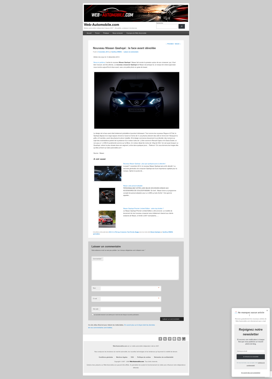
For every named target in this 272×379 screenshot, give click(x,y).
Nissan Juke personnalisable (132, 186)
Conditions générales (106, 357)
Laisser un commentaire (131, 52)
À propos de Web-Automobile (136, 33)
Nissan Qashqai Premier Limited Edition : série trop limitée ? (143, 208)
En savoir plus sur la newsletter (250, 373)
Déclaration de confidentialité (163, 357)
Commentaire (97, 259)
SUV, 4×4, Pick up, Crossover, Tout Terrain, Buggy (124, 232)
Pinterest (169, 339)
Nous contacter (118, 33)
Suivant (178, 44)
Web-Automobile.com (101, 24)
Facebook (160, 339)
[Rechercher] (181, 26)
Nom (94, 288)
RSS (179, 339)
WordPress (174, 339)
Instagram (184, 339)
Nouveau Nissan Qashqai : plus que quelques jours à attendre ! (144, 164)
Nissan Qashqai (155, 232)
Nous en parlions (99, 62)
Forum (97, 33)
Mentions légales (121, 357)
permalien (96, 234)
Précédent (170, 44)
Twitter (165, 339)
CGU (132, 357)
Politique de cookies (144, 357)
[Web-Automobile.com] (136, 21)
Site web (95, 309)
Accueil (89, 33)
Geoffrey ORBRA (116, 52)
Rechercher (159, 23)
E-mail (95, 298)
